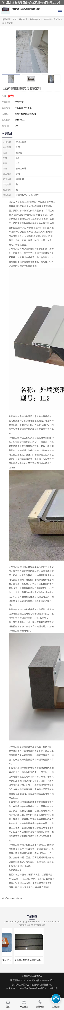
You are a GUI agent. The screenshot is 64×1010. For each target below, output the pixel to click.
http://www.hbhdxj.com (12, 898)
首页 (14, 19)
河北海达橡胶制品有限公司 (25, 985)
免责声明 (33, 988)
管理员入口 (43, 988)
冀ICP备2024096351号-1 (42, 980)
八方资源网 (23, 988)
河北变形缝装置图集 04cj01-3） (48, 960)
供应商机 (23, 19)
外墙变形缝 (35, 19)
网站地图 (53, 988)
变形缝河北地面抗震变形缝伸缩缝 (18, 960)
